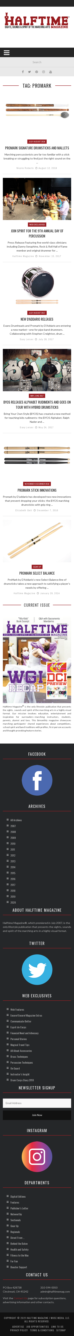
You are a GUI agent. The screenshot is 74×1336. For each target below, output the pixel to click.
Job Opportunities (37, 1326)
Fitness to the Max (19, 1255)
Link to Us (57, 1326)
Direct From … (17, 1238)
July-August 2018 (37, 141)
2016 (12, 879)
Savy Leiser (27, 339)
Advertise (18, 1326)
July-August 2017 (37, 313)
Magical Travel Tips (19, 1045)
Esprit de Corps (18, 1027)
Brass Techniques (19, 1056)
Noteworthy (16, 1214)
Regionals (15, 1232)
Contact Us (20, 1298)
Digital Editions (18, 1196)
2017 (12, 885)
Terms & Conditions (42, 1330)
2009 (13, 838)
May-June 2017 (37, 395)
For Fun (14, 1261)
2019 (12, 896)
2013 (12, 861)
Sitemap (61, 1330)
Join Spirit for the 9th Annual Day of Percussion (37, 233)
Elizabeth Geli (23, 510)
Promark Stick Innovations (37, 490)
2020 (13, 902)
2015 (12, 873)
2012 (12, 855)
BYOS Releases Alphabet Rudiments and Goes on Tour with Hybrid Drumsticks (37, 405)
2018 (12, 891)
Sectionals (15, 1220)
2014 (12, 867)
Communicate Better (20, 1021)
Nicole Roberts (25, 168)
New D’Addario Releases (37, 319)
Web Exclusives (37, 224)
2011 (12, 849)
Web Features (17, 1009)
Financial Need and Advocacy (24, 1033)
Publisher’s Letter (19, 1208)
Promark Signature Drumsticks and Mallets (37, 147)
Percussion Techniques (21, 1062)
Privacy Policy (19, 1330)
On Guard (15, 1068)
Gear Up (37, 566)
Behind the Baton (19, 1243)
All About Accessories (21, 1051)
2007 (13, 826)
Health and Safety (19, 1249)
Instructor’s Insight (20, 1074)
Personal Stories (18, 1039)
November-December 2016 (37, 484)
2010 (12, 843)
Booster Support (18, 1267)
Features (14, 1202)
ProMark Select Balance (37, 573)
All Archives (16, 820)
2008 (13, 832)
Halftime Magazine (23, 256)
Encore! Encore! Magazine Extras (26, 1015)
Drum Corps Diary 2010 (22, 1080)
